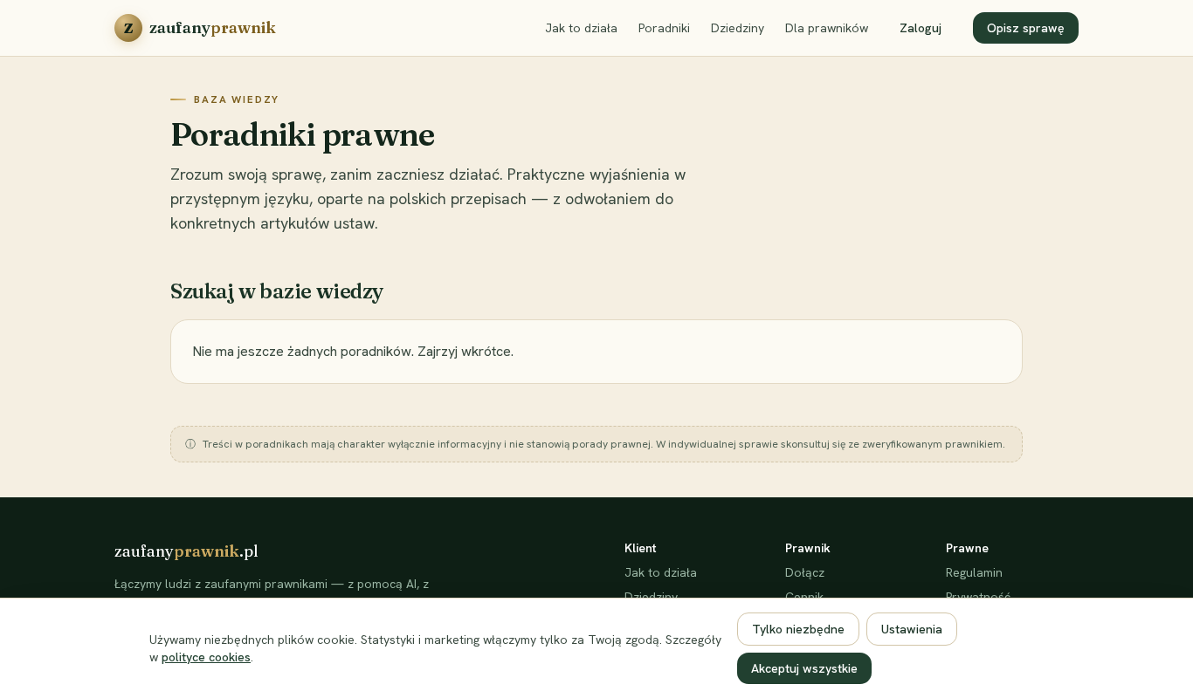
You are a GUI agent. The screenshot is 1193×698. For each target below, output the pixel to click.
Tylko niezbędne (798, 629)
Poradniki (664, 28)
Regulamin (974, 572)
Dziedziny (737, 28)
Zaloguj (920, 28)
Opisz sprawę (1026, 28)
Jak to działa (581, 28)
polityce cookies (206, 657)
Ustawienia (911, 629)
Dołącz (804, 572)
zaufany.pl (186, 551)
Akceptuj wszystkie (804, 668)
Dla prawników (826, 28)
